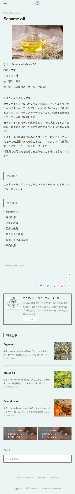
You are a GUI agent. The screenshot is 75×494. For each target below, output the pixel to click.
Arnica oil (9, 373)
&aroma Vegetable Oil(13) (13, 265)
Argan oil (8, 344)
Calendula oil (11, 401)
